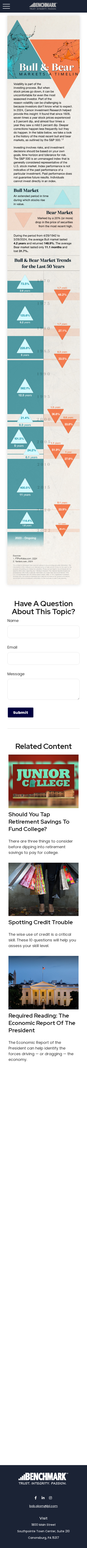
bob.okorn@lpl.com (43, 1506)
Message (15, 674)
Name (13, 620)
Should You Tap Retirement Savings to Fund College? (38, 822)
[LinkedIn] (43, 1498)
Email (12, 647)
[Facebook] (36, 1498)
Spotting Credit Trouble (40, 922)
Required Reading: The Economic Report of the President (41, 1023)
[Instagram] (50, 1498)
